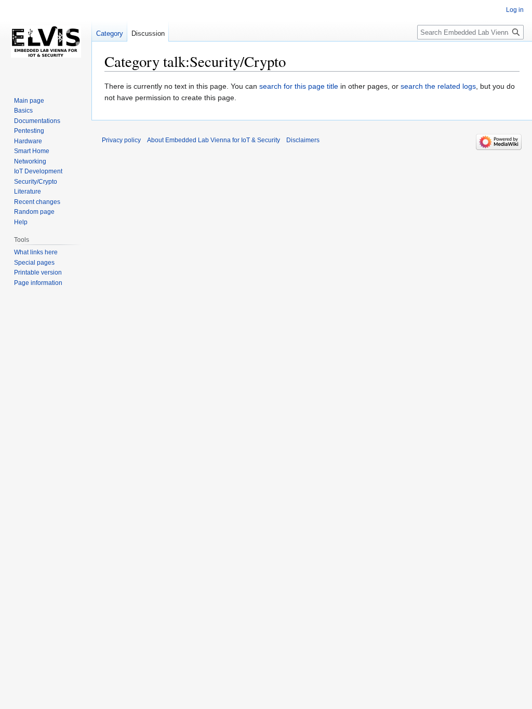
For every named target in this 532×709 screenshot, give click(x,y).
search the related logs (438, 86)
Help (21, 222)
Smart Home (31, 151)
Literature (27, 191)
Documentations (37, 121)
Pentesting (29, 130)
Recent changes (37, 202)
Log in (515, 9)
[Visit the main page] (45, 41)
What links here (36, 252)
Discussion (148, 33)
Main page (29, 100)
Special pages (34, 262)
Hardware (28, 141)
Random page (34, 211)
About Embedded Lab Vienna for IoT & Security (213, 140)
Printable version (38, 272)
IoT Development (38, 171)
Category (109, 33)
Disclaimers (303, 140)
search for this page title (298, 86)
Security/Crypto (35, 181)
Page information (38, 283)
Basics (23, 110)
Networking (30, 161)
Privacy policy (121, 140)
